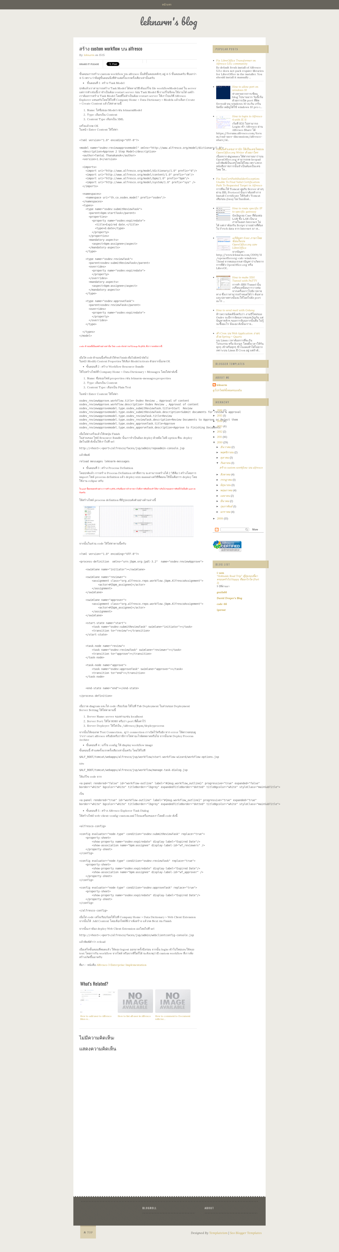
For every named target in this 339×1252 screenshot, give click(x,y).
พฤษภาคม (226, 490)
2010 (220, 442)
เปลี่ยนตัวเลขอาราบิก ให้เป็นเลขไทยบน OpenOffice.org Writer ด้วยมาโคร (240, 150)
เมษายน (225, 496)
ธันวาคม (225, 447)
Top (90, 1232)
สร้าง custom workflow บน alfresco (241, 467)
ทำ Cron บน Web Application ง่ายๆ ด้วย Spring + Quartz (238, 335)
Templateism (218, 1233)
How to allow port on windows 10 (245, 88)
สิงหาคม (225, 474)
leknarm (89, 55)
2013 (220, 426)
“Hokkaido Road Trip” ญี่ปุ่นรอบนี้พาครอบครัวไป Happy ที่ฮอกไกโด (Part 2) (238, 579)
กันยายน (225, 463)
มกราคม (225, 512)
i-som (220, 573)
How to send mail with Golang (235, 310)
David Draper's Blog (229, 598)
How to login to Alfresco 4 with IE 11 (247, 117)
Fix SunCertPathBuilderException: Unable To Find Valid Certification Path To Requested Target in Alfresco (239, 182)
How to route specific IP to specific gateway (247, 209)
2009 (220, 518)
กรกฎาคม (226, 479)
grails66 (222, 592)
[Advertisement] (138, 1166)
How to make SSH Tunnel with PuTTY (244, 279)
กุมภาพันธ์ (226, 506)
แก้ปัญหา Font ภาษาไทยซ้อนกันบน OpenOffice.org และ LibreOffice (247, 243)
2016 (220, 410)
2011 (220, 437)
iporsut (221, 610)
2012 (220, 431)
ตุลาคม (225, 457)
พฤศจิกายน (227, 452)
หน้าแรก (166, 4)
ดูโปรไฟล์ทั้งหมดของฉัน (227, 390)
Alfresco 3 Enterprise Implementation (121, 965)
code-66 (222, 604)
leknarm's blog (168, 21)
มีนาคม (225, 501)
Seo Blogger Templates (246, 1233)
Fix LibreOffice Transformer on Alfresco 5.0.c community (236, 62)
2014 (220, 421)
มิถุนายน (225, 485)
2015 (220, 415)
